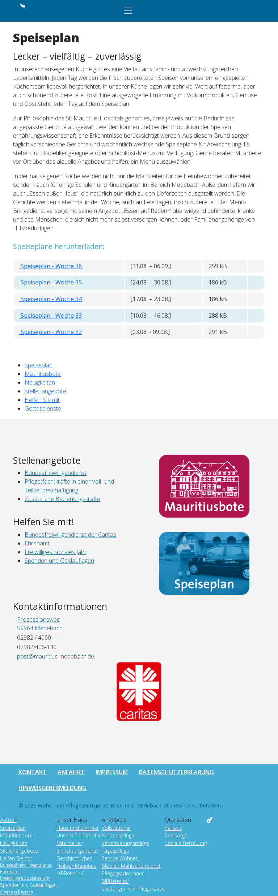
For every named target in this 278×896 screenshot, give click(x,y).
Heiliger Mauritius (76, 865)
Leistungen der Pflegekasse (133, 888)
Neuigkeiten (40, 382)
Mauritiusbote (43, 374)
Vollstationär (116, 827)
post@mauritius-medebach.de (55, 656)
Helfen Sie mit (42, 400)
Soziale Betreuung (186, 843)
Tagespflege (115, 850)
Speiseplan (38, 365)
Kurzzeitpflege (118, 835)
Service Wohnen (120, 858)
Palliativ (173, 827)
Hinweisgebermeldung (52, 788)
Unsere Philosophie (79, 835)
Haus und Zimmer (77, 827)
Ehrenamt (10, 872)
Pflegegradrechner (123, 873)
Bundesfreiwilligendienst (25, 865)
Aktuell (8, 820)
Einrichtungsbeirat (77, 850)
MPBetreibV (70, 873)
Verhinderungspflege (125, 843)
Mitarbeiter (69, 843)
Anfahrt (71, 772)
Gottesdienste (43, 408)
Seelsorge (176, 835)
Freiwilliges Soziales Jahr (25, 878)
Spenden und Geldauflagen (28, 885)
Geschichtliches (74, 858)
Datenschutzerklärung (176, 772)
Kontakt (32, 772)
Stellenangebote (45, 391)
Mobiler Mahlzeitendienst (131, 865)
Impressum (112, 772)
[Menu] (128, 11)
